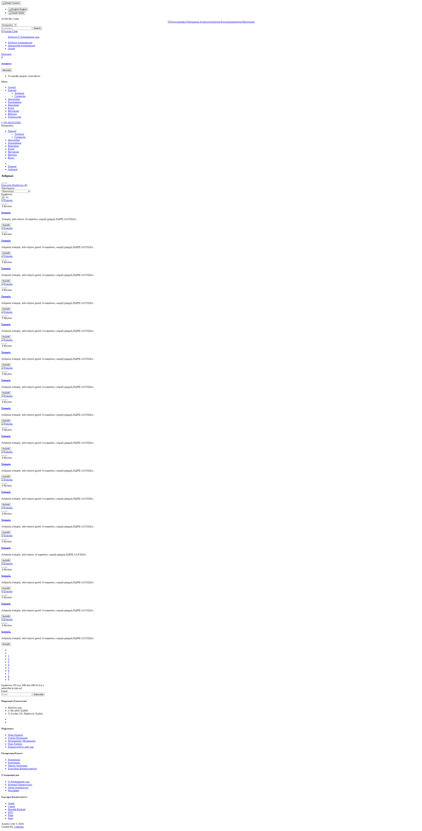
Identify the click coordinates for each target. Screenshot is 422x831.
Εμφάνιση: (7, 194)
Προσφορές (14, 759)
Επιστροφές (14, 762)
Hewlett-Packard (16, 809)
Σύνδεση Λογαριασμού (20, 42)
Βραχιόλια (13, 105)
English (23, 9)
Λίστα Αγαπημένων (18, 787)
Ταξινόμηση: (8, 188)
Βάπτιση (12, 114)
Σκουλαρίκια (14, 102)
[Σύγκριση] (6, 204)
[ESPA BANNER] (211, 21)
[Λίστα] (6, 183)
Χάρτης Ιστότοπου (17, 765)
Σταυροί (12, 90)
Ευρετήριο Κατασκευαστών (22, 768)
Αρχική (12, 87)
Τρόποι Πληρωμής (18, 738)
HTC (10, 812)
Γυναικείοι (20, 96)
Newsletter (13, 790)
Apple (11, 803)
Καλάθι (6, 225)
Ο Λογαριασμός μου (19, 781)
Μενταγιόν (13, 111)
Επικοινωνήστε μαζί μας (21, 746)
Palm (10, 815)
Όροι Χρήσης (15, 743)
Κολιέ (11, 108)
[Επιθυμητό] (2, 204)
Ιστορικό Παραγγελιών (20, 784)
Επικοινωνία (14, 117)
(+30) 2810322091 (11, 122)
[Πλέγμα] (2, 183)
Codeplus (19, 826)
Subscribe (38, 694)
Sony (10, 818)
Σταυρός (6, 212)
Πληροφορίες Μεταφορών (22, 741)
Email (4, 691)
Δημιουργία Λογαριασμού (21, 45)
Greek (21, 13)
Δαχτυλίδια (14, 99)
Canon (11, 806)
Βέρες (11, 157)
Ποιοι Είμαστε (15, 735)
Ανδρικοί (19, 93)
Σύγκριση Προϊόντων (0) (14, 185)
